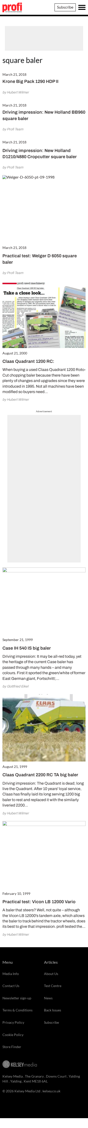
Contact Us (10, 986)
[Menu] (82, 7)
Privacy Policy (13, 1022)
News (48, 998)
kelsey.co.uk (51, 1091)
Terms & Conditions (17, 1010)
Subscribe (65, 7)
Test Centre (52, 986)
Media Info (10, 974)
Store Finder (11, 1047)
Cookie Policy (12, 1035)
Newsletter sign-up (16, 998)
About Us (51, 974)
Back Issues (52, 1010)
